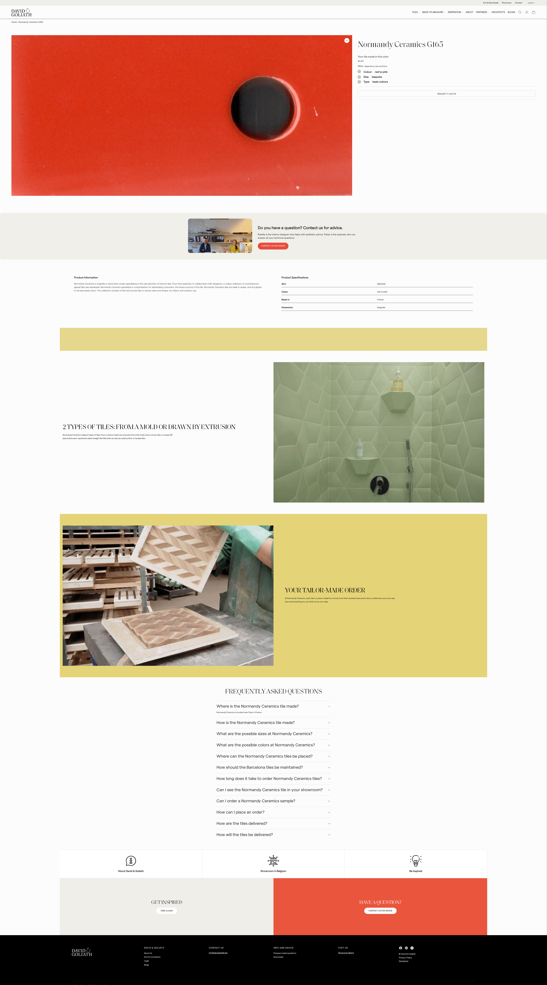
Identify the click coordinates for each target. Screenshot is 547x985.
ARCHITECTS (498, 12)
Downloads (278, 957)
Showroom (507, 3)
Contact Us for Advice (273, 246)
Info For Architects (152, 957)
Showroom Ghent (346, 953)
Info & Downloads (490, 3)
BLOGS (511, 12)
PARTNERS (481, 12)
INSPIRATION (454, 12)
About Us (148, 953)
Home (14, 22)
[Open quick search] (520, 12)
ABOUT (469, 12)
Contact (518, 3)
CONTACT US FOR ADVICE (380, 911)
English (531, 3)
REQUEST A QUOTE (446, 94)
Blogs (146, 965)
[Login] (527, 12)
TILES (415, 12)
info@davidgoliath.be (218, 953)
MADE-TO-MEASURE (432, 12)
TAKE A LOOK (167, 911)
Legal (146, 961)
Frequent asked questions (285, 953)
